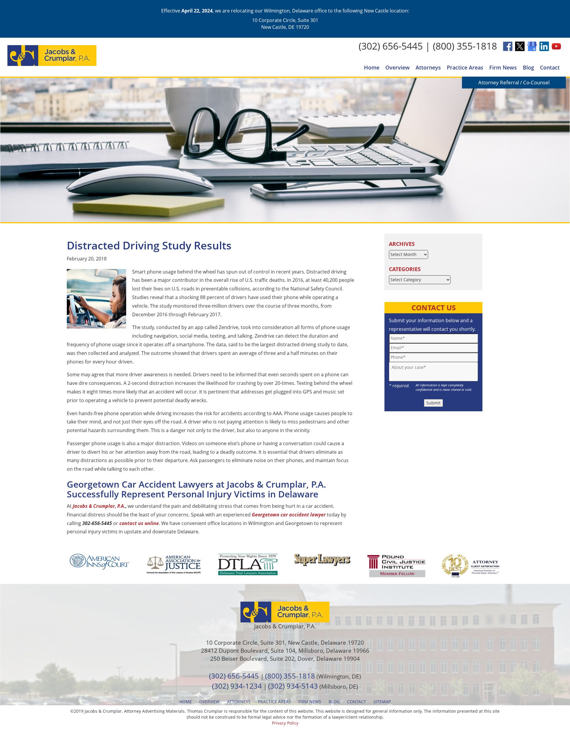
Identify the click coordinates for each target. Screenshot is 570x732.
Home (371, 67)
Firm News (503, 67)
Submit (433, 403)
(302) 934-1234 (237, 686)
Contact (550, 67)
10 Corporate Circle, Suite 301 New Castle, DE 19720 (285, 23)
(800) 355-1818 (465, 45)
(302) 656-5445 (391, 45)
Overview (397, 67)
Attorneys (428, 67)
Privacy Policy (285, 723)
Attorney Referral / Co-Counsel (514, 82)
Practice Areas (465, 67)
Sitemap (382, 701)
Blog (528, 67)
